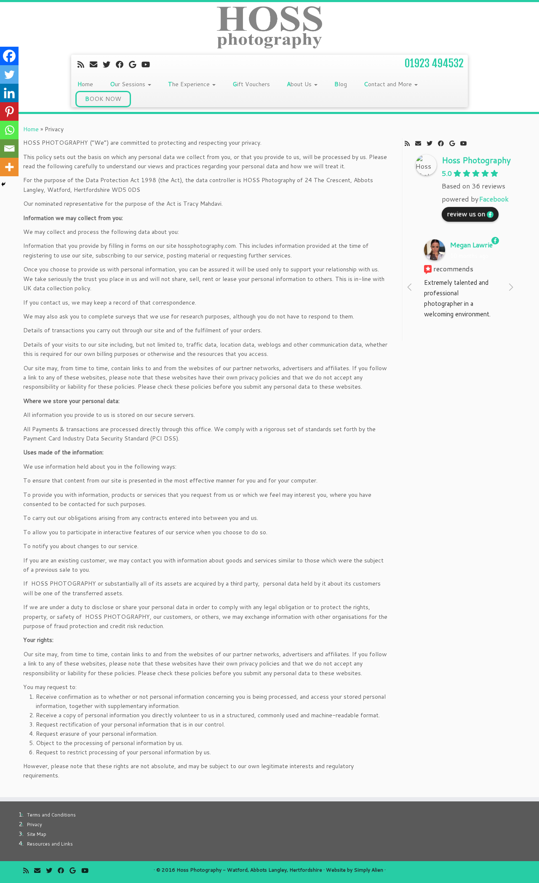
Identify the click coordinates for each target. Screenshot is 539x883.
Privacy (34, 824)
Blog (340, 84)
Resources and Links (50, 844)
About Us (300, 84)
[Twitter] (9, 74)
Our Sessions (128, 84)
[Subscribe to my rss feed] (83, 64)
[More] (9, 167)
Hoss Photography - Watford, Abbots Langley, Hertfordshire (249, 869)
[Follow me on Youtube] (148, 64)
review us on (466, 213)
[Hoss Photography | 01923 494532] (269, 27)
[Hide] (3, 184)
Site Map (36, 834)
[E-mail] (96, 64)
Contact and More (389, 84)
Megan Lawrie (471, 244)
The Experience (189, 84)
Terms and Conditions (51, 814)
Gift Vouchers (251, 84)
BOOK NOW (103, 99)
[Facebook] (9, 56)
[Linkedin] (9, 93)
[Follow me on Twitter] (109, 64)
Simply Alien (368, 869)
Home (85, 84)
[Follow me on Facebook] (122, 64)
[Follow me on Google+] (135, 64)
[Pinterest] (9, 111)
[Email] (9, 148)
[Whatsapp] (9, 130)
